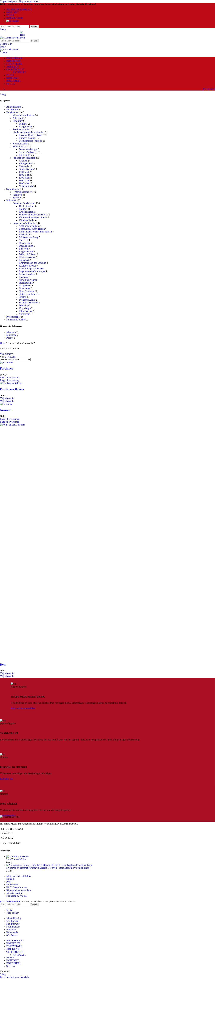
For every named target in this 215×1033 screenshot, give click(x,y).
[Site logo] (10, 37)
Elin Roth (23, 248)
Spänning (17, 197)
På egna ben (25, 285)
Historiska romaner (22, 192)
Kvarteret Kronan (27, 265)
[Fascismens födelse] (11, 383)
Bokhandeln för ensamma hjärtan (35, 231)
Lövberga (23, 277)
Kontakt (10, 878)
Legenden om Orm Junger (32, 271)
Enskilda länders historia (31, 135)
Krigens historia (27, 211)
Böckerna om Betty (28, 237)
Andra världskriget (28, 152)
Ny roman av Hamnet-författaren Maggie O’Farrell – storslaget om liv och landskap (47, 867)
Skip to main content (29, 1)
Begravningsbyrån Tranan (32, 228)
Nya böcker (12, 109)
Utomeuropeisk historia (30, 140)
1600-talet (24, 174)
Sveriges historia (21, 129)
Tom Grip (24, 305)
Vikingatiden (25, 163)
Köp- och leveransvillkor (23, 708)
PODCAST (209, 89)
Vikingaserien (26, 311)
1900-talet (24, 183)
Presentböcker (13, 316)
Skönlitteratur (13, 189)
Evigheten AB (26, 251)
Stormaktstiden (26, 169)
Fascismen (6, 368)
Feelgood (17, 194)
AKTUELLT (19, 72)
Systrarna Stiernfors (28, 302)
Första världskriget (28, 149)
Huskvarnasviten (27, 257)
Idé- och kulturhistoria (23, 115)
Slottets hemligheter (28, 294)
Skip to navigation (9, 1)
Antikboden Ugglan (29, 226)
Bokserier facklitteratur (24, 203)
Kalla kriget (25, 155)
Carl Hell (23, 240)
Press (8, 881)
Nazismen (6, 410)
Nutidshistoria (26, 186)
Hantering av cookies (16, 896)
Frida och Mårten (27, 254)
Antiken (23, 160)
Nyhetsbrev (12, 884)
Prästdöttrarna (26, 282)
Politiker (23, 123)
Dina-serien (24, 243)
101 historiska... (27, 206)
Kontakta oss (6, 778)
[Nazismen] (6, 404)
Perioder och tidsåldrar (24, 157)
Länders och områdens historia (28, 132)
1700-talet (24, 177)
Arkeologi (18, 118)
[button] (9, 377)
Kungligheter (25, 126)
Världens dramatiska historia (33, 217)
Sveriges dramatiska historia (33, 214)
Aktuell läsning (13, 106)
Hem (3, 343)
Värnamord (24, 314)
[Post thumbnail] (17, 856)
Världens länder (27, 220)
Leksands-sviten (27, 274)
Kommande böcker (15, 319)
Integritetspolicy (14, 893)
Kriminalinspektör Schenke (32, 262)
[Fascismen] (6, 362)
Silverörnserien (26, 291)
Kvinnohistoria (20, 143)
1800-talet (24, 180)
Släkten (22, 297)
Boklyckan (24, 234)
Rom (3, 664)
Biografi (23, 209)
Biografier (18, 121)
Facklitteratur (12, 112)
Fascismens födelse (12, 389)
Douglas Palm (26, 245)
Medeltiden (24, 166)
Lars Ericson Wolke (16, 859)
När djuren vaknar (28, 280)
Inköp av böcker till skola (18, 876)
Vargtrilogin (25, 308)
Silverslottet (25, 288)
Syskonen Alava (27, 299)
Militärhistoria (19, 146)
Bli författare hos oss (16, 887)
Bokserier (11, 200)
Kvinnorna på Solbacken (31, 268)
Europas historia (27, 138)
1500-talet (24, 172)
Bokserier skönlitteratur (24, 223)
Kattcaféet (24, 260)
